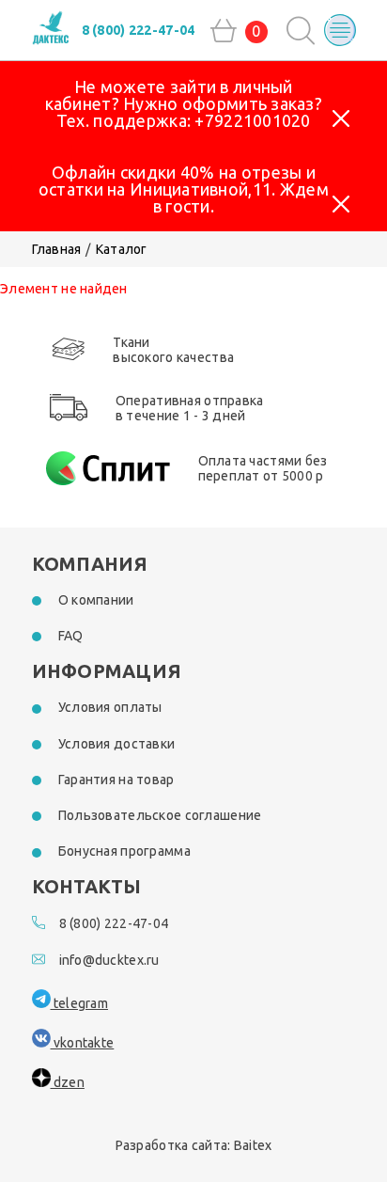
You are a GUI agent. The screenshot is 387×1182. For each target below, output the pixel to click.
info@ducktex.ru (109, 960)
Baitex (253, 1145)
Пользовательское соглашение (160, 815)
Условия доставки (116, 743)
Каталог (121, 249)
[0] (224, 30)
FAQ (71, 635)
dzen (68, 1082)
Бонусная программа (124, 851)
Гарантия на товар (116, 779)
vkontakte (83, 1042)
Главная (57, 249)
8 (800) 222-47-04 (138, 30)
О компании (96, 599)
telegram (80, 1003)
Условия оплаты (110, 707)
